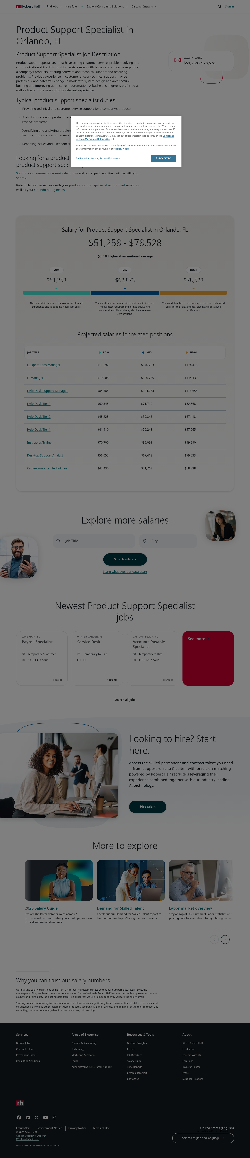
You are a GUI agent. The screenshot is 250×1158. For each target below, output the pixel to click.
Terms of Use (123, 146)
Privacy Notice (122, 149)
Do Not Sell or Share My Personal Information (98, 158)
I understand (163, 158)
